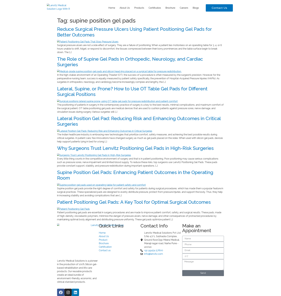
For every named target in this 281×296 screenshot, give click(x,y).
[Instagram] (68, 292)
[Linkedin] (75, 292)
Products (139, 7)
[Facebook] (60, 292)
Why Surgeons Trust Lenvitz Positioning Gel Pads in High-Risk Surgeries (135, 148)
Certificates (155, 7)
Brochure (170, 7)
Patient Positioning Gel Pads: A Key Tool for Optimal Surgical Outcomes (134, 202)
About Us (125, 7)
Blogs (196, 7)
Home (111, 7)
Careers (184, 7)
